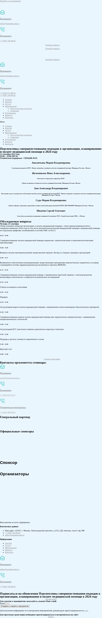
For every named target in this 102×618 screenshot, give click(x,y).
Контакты (9, 118)
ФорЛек (8, 102)
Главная (8, 100)
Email (2, 603)
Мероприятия (11, 106)
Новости (8, 115)
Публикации (10, 113)
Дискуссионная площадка (21, 109)
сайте (86, 611)
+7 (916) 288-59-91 (8, 412)
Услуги (8, 104)
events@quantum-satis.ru (10, 378)
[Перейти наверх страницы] (0, 591)
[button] (51, 46)
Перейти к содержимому (10, 1)
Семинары (14, 111)
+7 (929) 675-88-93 (8, 93)
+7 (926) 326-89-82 (8, 41)
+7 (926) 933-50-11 (7, 395)
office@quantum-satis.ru (9, 76)
